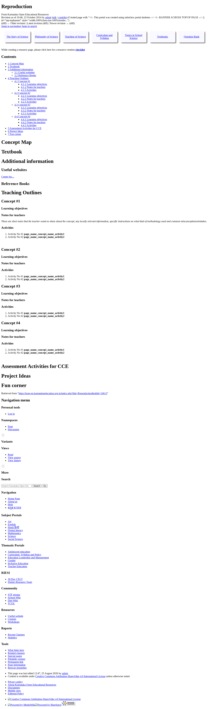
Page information (16, 664)
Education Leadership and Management (28, 557)
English (12, 524)
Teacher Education (17, 566)
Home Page (14, 498)
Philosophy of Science (46, 36)
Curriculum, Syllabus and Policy (24, 554)
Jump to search (29, 26)
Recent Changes (16, 634)
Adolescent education (19, 551)
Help (10, 504)
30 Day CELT (15, 579)
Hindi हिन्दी (13, 527)
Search (5, 479)
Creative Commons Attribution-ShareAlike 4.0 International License (70, 676)
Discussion (13, 429)
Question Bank (191, 36)
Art (9, 521)
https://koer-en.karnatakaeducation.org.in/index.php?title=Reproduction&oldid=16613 (63, 393)
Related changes (16, 653)
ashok (65, 673)
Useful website (15, 616)
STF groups (14, 594)
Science (12, 536)
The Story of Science (17, 36)
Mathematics (14, 533)
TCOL (11, 603)
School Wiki (14, 597)
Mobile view (14, 690)
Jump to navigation (11, 26)
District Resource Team (20, 582)
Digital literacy (15, 530)
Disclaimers (14, 687)
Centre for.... (7, 176)
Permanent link (15, 662)
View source (14, 457)
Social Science (15, 539)
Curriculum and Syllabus (104, 37)
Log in (11, 413)
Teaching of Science (75, 36)
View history (14, 460)
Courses (12, 619)
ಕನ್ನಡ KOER (14, 507)
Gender (12, 560)
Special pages (15, 656)
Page (10, 426)
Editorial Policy (16, 693)
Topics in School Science (133, 37)
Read (10, 454)
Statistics (12, 637)
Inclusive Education (18, 563)
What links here (16, 650)
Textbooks (162, 36)
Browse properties (17, 667)
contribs (62, 17)
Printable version (16, 659)
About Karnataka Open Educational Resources (32, 684)
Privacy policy (15, 681)
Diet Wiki (13, 600)
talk (54, 17)
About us (12, 501)
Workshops (13, 622)
